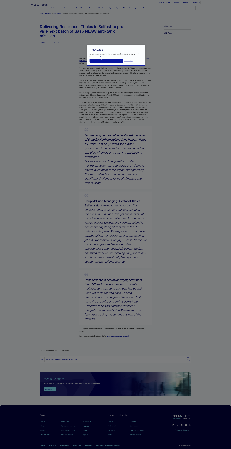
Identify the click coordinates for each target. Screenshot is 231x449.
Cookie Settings (128, 61)
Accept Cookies (95, 61)
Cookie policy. (97, 56)
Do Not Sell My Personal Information (112, 61)
